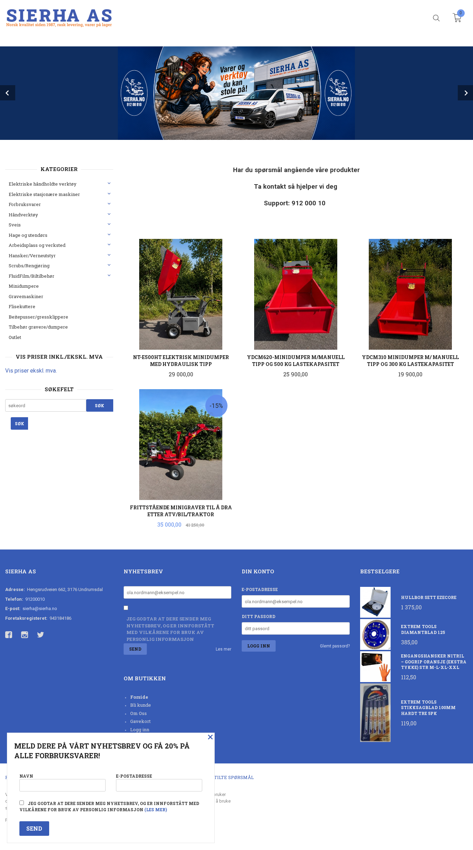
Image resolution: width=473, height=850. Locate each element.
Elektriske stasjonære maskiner (44, 194)
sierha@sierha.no (40, 608)
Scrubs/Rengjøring (29, 265)
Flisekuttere (22, 306)
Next (465, 92)
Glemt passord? (335, 646)
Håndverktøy (23, 215)
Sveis (15, 225)
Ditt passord (258, 616)
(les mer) (155, 809)
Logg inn (139, 729)
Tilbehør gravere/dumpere (38, 327)
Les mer (223, 649)
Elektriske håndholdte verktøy (43, 184)
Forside (139, 697)
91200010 (35, 599)
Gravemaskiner (26, 296)
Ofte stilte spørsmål (226, 777)
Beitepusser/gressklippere (38, 317)
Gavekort (140, 721)
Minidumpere (24, 286)
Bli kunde (140, 705)
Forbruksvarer (25, 204)
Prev (7, 92)
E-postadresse (260, 589)
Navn (26, 776)
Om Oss (138, 713)
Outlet (15, 337)
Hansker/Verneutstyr (32, 255)
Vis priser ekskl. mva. (31, 370)
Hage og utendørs (28, 235)
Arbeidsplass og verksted (37, 245)
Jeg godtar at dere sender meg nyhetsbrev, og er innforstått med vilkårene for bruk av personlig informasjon (170, 629)
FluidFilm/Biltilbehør (31, 276)
